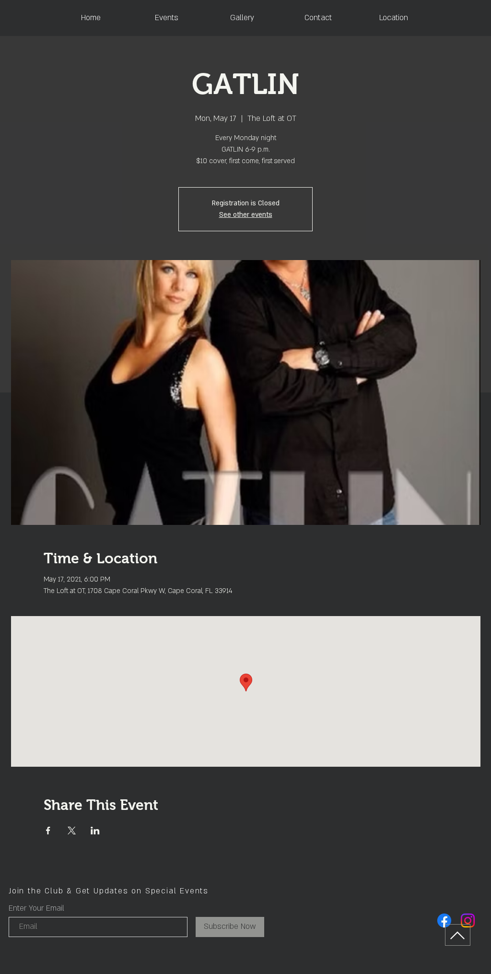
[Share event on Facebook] (48, 830)
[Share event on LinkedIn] (95, 830)
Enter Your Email (36, 908)
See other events (245, 214)
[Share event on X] (71, 830)
